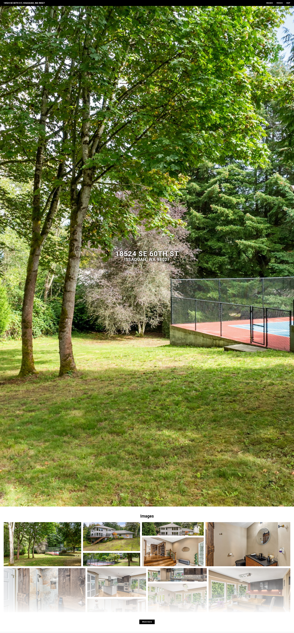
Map (288, 3)
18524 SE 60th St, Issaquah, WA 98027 (24, 3)
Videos (280, 3)
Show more (147, 622)
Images (269, 3)
